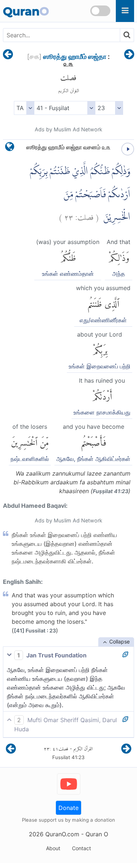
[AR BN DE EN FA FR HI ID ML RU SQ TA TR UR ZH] (24, 108)
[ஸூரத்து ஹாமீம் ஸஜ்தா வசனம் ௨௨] (8, 55)
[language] (9, 148)
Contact (81, 848)
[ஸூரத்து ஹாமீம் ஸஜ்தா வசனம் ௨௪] (129, 55)
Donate (68, 807)
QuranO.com (62, 834)
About (53, 848)
